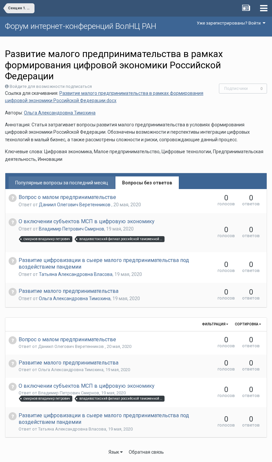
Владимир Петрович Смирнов (71, 228)
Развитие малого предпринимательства (68, 291)
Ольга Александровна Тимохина (60, 112)
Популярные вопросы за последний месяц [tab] (61, 182)
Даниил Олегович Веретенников (75, 204)
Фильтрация (214, 324)
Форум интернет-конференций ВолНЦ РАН (80, 26)
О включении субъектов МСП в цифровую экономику (87, 221)
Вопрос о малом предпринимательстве (67, 197)
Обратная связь (146, 452)
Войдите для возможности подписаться (51, 86)
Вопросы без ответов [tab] (147, 182)
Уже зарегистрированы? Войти (230, 23)
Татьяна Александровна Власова (75, 274)
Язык (114, 452)
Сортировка (247, 324)
